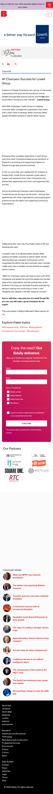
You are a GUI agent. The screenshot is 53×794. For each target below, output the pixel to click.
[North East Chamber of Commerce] (39, 470)
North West (7, 711)
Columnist (6, 71)
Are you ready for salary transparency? (30, 650)
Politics (5, 749)
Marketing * (14, 403)
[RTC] (14, 478)
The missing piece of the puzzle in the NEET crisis (30, 671)
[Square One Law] (14, 470)
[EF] (14, 455)
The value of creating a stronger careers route (31, 629)
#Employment (33, 331)
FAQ (4, 780)
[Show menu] (49, 14)
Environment (7, 746)
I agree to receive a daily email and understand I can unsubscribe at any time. (27, 414)
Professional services (11, 743)
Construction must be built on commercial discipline (26, 607)
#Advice (23, 327)
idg (12, 52)
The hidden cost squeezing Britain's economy (29, 586)
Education (6, 730)
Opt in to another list (13, 388)
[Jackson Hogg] (14, 463)
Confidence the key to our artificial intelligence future (28, 660)
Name (8, 368)
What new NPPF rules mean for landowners (27, 576)
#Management (35, 327)
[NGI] (39, 455)
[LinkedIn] (8, 63)
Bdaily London (15, 392)
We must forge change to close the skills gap (31, 692)
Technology (7, 736)
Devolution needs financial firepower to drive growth (30, 618)
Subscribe (26, 423)
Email (8, 378)
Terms (5, 777)
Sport (4, 755)
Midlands (6, 715)
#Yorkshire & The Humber (13, 331)
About (4, 768)
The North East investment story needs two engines (30, 681)
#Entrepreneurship (10, 327)
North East (6, 705)
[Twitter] (16, 63)
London (5, 718)
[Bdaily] (4, 13)
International (7, 724)
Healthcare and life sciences (14, 733)
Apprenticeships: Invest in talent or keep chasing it (31, 639)
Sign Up (49, 5)
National (5, 721)
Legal (4, 774)
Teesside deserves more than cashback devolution (30, 597)
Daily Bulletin (8, 761)
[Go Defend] (39, 463)
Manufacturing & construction (15, 740)
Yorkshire (6, 708)
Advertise (6, 771)
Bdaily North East (16, 399)
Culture (5, 752)
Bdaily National (15, 395)
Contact (5, 764)
